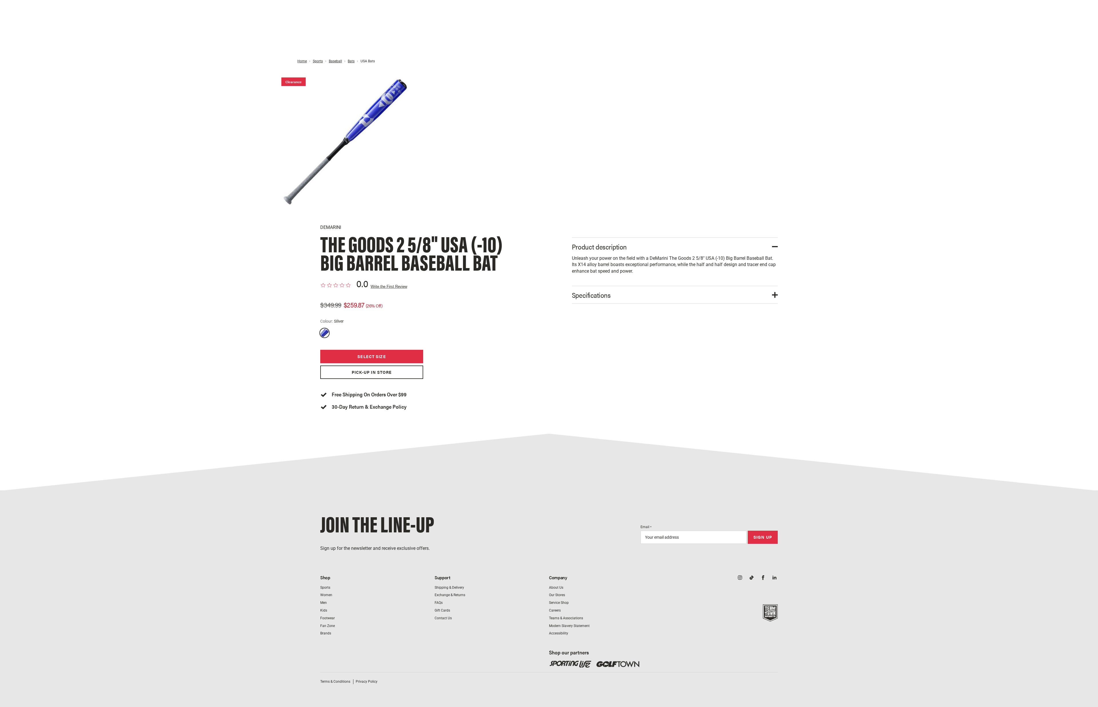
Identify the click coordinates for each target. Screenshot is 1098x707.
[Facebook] (762, 578)
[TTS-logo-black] (770, 618)
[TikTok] (751, 578)
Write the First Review (389, 286)
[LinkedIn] (774, 578)
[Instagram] (740, 578)
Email (645, 527)
